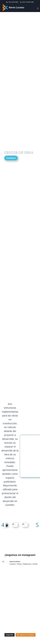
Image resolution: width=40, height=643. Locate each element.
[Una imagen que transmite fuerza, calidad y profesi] (29, 626)
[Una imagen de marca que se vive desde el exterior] (11, 573)
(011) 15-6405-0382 (28, 2)
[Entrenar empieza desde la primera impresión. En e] (29, 616)
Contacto (11, 158)
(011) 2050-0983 (13, 2)
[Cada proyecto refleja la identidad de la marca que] (29, 583)
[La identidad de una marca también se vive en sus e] (11, 605)
